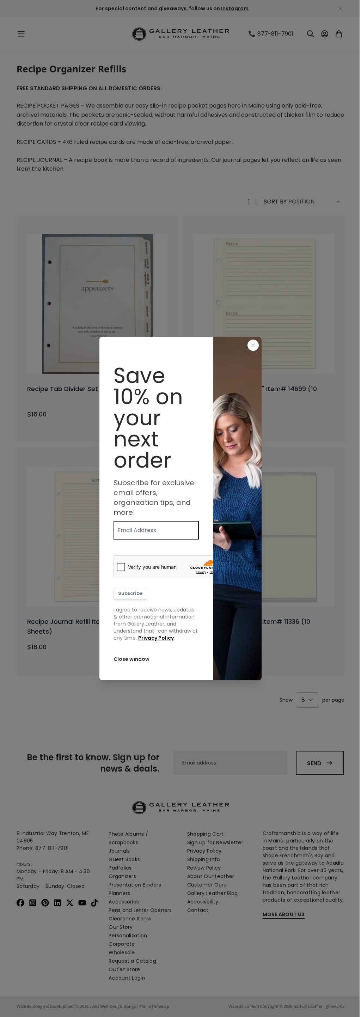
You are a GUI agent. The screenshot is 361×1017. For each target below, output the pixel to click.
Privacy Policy (156, 637)
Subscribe (130, 593)
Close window (131, 659)
